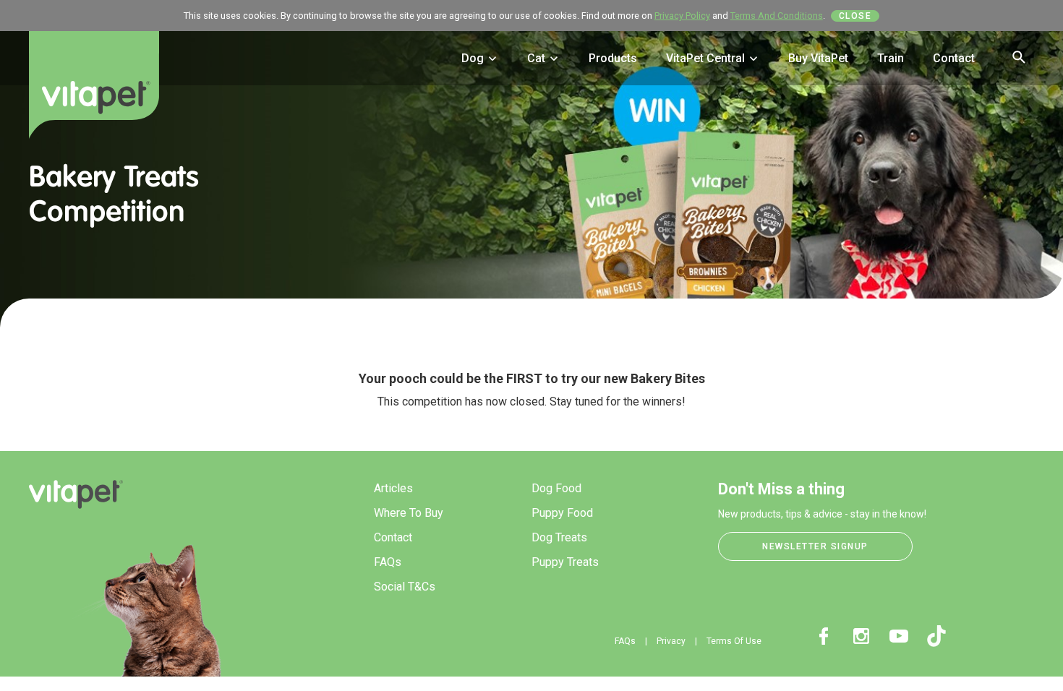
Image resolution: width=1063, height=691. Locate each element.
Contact (954, 58)
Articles (393, 488)
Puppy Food (562, 513)
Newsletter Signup (815, 546)
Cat (537, 58)
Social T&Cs (404, 586)
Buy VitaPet (818, 58)
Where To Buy (408, 513)
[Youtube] (898, 636)
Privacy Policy (682, 15)
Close (855, 16)
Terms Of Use (733, 641)
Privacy (671, 641)
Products (613, 58)
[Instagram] (861, 636)
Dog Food (556, 488)
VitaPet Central (707, 58)
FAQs (387, 562)
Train (890, 58)
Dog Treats (559, 537)
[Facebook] (823, 636)
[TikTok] (936, 636)
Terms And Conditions (776, 15)
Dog (474, 58)
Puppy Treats (565, 562)
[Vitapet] (94, 96)
